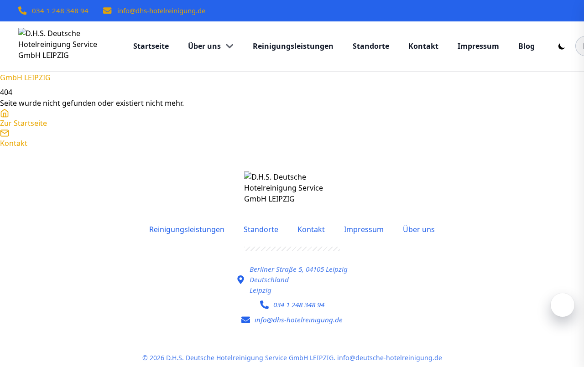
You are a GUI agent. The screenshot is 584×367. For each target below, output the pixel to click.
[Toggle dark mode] (561, 46)
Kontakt (311, 229)
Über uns (419, 229)
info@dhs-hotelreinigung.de (161, 10)
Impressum (364, 229)
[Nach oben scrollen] (562, 305)
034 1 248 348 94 (60, 10)
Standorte (261, 229)
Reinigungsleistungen (186, 229)
